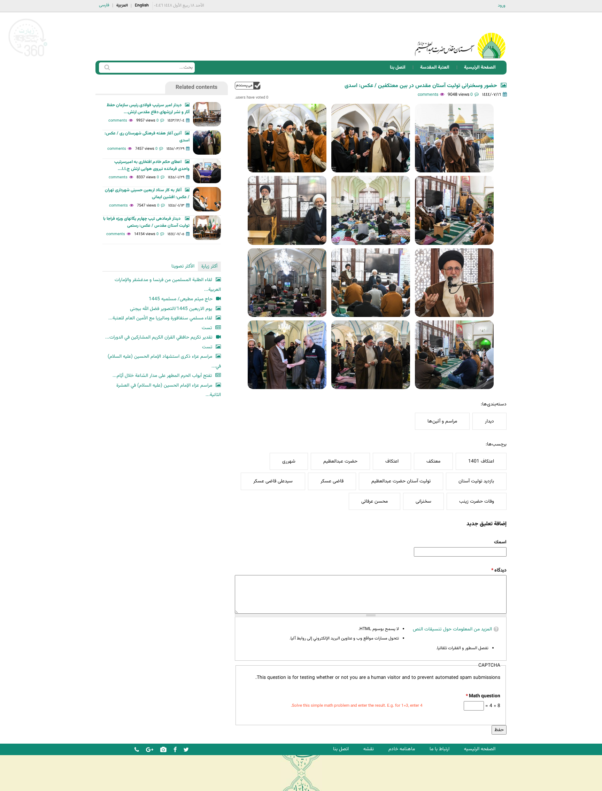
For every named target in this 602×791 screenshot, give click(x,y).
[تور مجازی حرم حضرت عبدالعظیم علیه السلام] (28, 57)
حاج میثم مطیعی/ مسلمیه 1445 (181, 299)
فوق (248, 86)
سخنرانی (423, 501)
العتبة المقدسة (434, 67)
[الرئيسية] (460, 36)
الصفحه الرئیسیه (479, 749)
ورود (501, 5)
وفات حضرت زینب (476, 501)
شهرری (288, 461)
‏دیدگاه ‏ (499, 570)
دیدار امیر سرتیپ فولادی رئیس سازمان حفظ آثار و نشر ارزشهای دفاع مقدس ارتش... (148, 109)
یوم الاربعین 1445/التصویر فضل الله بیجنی (171, 308)
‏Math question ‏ (483, 696)
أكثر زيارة (209, 266)
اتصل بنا (398, 67)
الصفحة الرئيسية (480, 67)
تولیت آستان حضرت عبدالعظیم (401, 481)
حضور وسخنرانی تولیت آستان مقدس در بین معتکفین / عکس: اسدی (421, 86)
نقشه (368, 749)
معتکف (433, 461)
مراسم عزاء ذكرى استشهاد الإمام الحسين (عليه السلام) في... (164, 361)
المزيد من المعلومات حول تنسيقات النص (452, 629)
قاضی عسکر (332, 481)
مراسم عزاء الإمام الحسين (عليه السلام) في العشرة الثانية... (168, 390)
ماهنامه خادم (401, 749)
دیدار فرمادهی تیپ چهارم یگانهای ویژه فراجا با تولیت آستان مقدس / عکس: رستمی (146, 222)
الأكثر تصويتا (182, 266)
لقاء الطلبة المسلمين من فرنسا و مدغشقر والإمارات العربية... (168, 284)
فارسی (104, 5)
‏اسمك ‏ (500, 542)
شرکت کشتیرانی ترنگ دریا (24, 785)
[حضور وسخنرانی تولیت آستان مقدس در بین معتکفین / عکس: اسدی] (454, 138)
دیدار (489, 421)
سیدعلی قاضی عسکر (273, 481)
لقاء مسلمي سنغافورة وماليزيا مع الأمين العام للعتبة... (160, 318)
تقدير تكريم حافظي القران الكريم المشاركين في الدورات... (159, 337)
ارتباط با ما (439, 749)
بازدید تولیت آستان (476, 481)
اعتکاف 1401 (481, 461)
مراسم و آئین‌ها (442, 421)
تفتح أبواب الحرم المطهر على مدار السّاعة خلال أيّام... (162, 375)
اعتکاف (392, 461)
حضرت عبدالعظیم (340, 461)
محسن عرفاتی (374, 501)
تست (207, 328)
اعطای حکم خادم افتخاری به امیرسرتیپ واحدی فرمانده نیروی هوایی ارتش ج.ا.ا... (152, 165)
